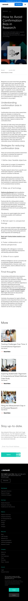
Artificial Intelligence (6, 542)
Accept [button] (14, 590)
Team (2, 558)
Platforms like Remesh (7, 192)
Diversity (3, 560)
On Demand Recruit (6, 518)
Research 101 (4, 538)
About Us (3, 552)
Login (2, 570)
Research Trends (5, 544)
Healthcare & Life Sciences (8, 507)
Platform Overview (6, 514)
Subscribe (5, 480)
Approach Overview (6, 491)
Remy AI (3, 520)
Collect (3, 524)
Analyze (3, 526)
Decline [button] (14, 595)
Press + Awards (5, 562)
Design (3, 522)
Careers (3, 554)
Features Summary (6, 516)
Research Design (5, 493)
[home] (4, 4)
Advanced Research (6, 540)
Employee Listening (6, 505)
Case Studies (4, 536)
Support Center (5, 572)
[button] (25, 4)
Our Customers (5, 556)
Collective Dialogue (6, 495)
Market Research (5, 503)
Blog (2, 534)
